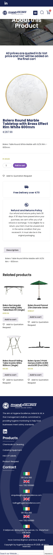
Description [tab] (12, 250)
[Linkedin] (5, 431)
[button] (35, 13)
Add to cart (20, 165)
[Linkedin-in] (6, 3)
